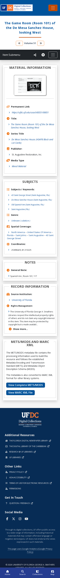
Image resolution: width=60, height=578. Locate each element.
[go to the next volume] (40, 43)
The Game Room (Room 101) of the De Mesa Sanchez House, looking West (32, 126)
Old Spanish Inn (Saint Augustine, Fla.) (27, 204)
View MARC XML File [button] (20, 392)
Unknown (20, 220)
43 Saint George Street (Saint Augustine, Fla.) (30, 195)
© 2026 (30, 566)
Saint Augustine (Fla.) (20, 209)
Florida (10, 235)
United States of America (39, 232)
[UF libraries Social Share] (35, 55)
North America (18, 232)
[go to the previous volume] (19, 43)
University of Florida (22, 299)
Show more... (20, 329)
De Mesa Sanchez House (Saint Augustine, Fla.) (31, 199)
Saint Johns (21, 235)
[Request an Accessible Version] (43, 55)
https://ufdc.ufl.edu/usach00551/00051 (30, 112)
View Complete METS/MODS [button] (25, 385)
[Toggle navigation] (52, 8)
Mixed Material (19, 166)
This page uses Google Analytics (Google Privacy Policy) (30, 550)
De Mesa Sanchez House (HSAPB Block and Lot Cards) (32, 141)
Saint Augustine (36, 235)
